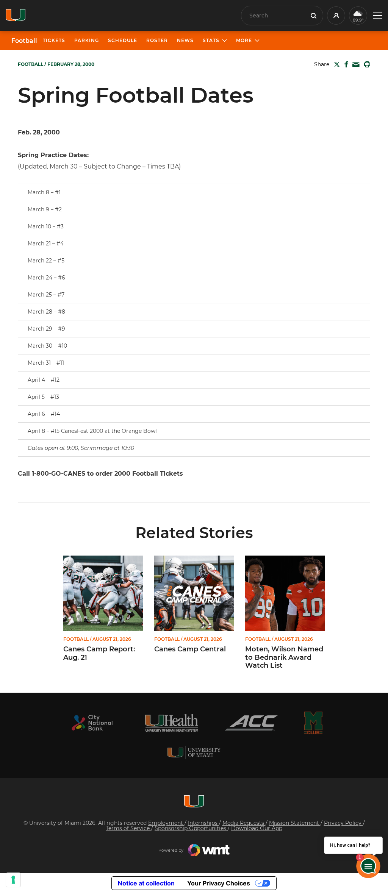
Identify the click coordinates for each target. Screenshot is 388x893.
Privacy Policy (343, 823)
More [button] (244, 40)
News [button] (185, 40)
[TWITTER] (335, 64)
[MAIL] (354, 64)
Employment (166, 823)
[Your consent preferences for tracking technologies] (13, 880)
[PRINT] (365, 64)
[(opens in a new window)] (92, 723)
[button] (377, 15)
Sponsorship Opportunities (191, 828)
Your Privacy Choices (218, 883)
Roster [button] (157, 40)
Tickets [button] (54, 40)
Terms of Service (128, 828)
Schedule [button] (122, 40)
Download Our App (256, 828)
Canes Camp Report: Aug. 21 (99, 653)
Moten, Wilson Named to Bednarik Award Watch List (284, 657)
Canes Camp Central (190, 649)
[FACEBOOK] (344, 64)
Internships (203, 823)
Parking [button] (86, 40)
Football (24, 41)
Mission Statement (295, 823)
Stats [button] (211, 40)
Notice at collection (146, 883)
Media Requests (244, 823)
